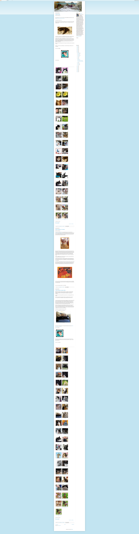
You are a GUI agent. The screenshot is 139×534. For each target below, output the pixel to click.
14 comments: (63, 522)
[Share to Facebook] (67, 226)
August (78, 56)
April (78, 62)
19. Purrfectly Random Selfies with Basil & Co (58, 146)
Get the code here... (57, 223)
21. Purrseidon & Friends (58, 434)
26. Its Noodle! (65, 450)
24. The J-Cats (65, 162)
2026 (77, 46)
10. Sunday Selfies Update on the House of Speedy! (65, 386)
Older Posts (73, 524)
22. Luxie (65, 154)
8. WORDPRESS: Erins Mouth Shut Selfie (64, 378)
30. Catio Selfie (65, 186)
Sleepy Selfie (57, 14)
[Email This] (65, 226)
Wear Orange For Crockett (60, 229)
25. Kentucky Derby (58, 450)
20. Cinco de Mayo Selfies (65, 426)
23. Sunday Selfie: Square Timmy (58, 162)
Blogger (72, 529)
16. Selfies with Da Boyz (65, 410)
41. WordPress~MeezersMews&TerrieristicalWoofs (58, 515)
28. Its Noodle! (65, 178)
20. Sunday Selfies (65, 146)
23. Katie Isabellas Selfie (58, 442)
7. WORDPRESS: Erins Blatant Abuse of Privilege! (58, 98)
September (79, 55)
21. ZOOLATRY (58, 154)
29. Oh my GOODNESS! (58, 186)
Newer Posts (57, 524)
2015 (77, 68)
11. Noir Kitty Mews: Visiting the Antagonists (58, 114)
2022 (77, 49)
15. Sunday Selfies (58, 410)
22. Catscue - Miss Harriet (65, 434)
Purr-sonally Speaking (65, 3)
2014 (77, 69)
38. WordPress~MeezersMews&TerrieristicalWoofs (65, 219)
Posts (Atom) (59, 525)
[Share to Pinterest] (68, 226)
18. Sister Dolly (65, 418)
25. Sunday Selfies (58, 170)
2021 (77, 50)
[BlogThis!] (66, 226)
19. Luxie (58, 426)
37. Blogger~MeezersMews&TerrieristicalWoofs (58, 219)
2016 (77, 67)
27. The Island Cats (58, 178)
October (78, 54)
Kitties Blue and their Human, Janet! (60, 18)
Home (65, 524)
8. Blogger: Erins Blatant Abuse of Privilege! (65, 98)
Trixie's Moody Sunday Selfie (60, 290)
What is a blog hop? (57, 222)
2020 (77, 51)
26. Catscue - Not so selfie (65, 170)
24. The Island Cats (65, 442)
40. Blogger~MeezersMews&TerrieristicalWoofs (65, 507)
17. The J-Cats (59, 418)
